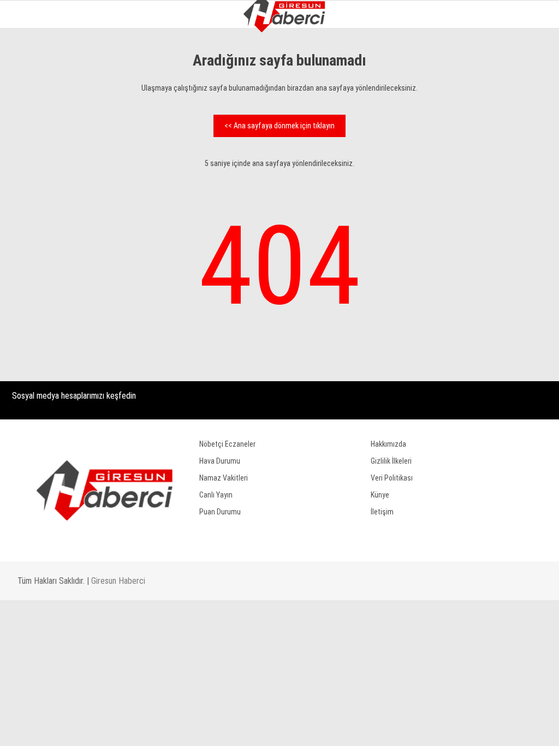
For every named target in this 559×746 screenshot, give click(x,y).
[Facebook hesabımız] (79, 728)
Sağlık (27, 245)
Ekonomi (30, 112)
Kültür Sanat (39, 267)
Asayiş (27, 156)
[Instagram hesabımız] (234, 728)
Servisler (33, 289)
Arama (446, 53)
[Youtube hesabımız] (312, 728)
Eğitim (27, 222)
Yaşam (27, 201)
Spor (24, 178)
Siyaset (29, 134)
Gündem (30, 90)
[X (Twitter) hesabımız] (157, 728)
